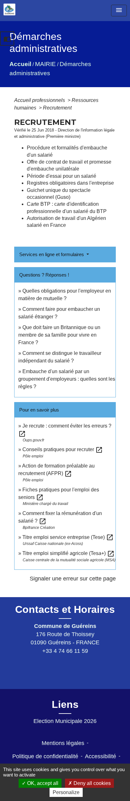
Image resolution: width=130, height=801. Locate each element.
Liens (65, 704)
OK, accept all (42, 783)
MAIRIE (45, 64)
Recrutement (57, 107)
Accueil (20, 64)
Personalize (66, 792)
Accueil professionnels (40, 100)
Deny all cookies (91, 783)
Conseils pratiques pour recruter (62, 449)
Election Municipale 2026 (65, 721)
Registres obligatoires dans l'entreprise (70, 183)
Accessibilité (100, 756)
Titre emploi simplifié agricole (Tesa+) (68, 553)
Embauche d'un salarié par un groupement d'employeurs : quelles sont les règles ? (66, 379)
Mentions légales (63, 743)
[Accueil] (9, 9)
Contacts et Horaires (65, 609)
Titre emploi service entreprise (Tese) (68, 537)
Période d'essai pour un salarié (61, 176)
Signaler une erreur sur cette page (73, 578)
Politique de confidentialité (45, 756)
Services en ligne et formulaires (52, 254)
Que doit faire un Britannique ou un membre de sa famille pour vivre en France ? (59, 335)
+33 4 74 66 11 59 (65, 651)
